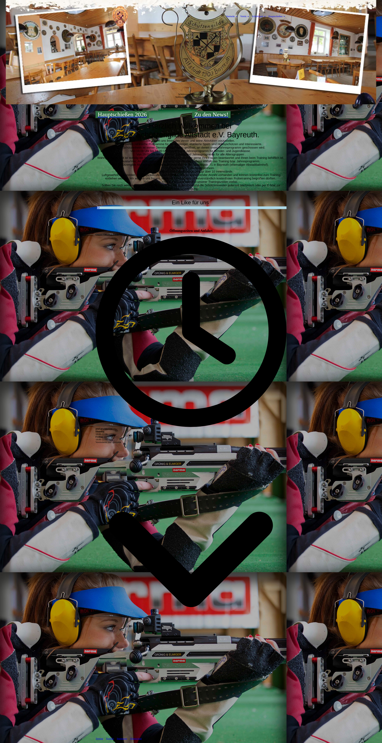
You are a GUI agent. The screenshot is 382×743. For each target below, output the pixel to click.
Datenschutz (136, 738)
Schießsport (257, 16)
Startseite (230, 16)
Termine (99, 738)
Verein (243, 16)
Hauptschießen (275, 16)
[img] (120, 16)
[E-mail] (98, 207)
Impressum (122, 738)
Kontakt (110, 738)
